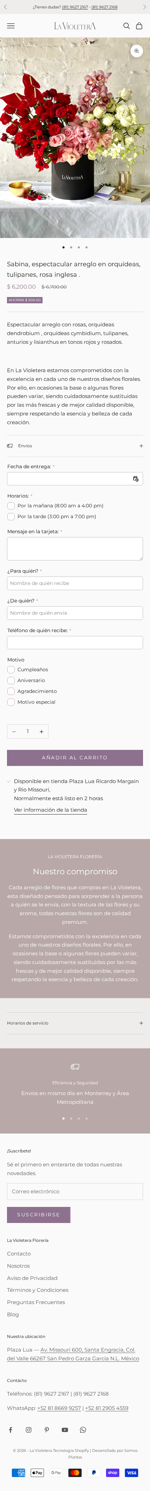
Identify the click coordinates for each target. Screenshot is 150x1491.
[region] (75, 1085)
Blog (13, 1314)
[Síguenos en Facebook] (10, 1429)
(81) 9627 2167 (75, 7)
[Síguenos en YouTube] (64, 1429)
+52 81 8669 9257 (59, 1408)
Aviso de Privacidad (32, 1278)
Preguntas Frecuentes (36, 1302)
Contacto (19, 1253)
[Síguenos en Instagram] (28, 1429)
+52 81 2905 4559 (106, 1408)
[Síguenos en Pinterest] (46, 1429)
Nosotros (18, 1265)
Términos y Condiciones (37, 1290)
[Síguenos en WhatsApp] (83, 1429)
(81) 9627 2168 (104, 7)
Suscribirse (38, 1214)
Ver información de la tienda (50, 809)
